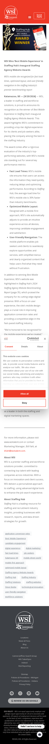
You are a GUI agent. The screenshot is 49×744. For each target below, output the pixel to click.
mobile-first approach (14, 562)
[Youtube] (37, 693)
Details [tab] (24, 346)
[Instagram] (20, 693)
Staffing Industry (29, 577)
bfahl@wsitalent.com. (15, 450)
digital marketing (33, 548)
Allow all (24, 394)
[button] (29, 17)
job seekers (29, 553)
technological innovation (32, 587)
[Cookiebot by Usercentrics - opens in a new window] (29, 339)
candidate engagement (15, 543)
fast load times (11, 553)
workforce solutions (14, 596)
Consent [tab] (9, 346)
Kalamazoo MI (11, 558)
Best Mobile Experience (15, 538)
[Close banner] (45, 339)
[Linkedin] (29, 693)
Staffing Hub (10, 577)
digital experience (12, 548)
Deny (24, 403)
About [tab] (40, 346)
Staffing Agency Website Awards (19, 572)
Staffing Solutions (13, 582)
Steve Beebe (10, 587)
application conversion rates (17, 533)
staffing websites (33, 582)
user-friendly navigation (15, 592)
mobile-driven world (32, 558)
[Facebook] (12, 693)
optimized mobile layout (15, 567)
